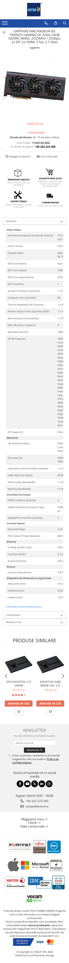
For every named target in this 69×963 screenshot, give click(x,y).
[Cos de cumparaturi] (56, 23)
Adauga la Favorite (19, 156)
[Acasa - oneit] (34, 9)
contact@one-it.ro (37, 806)
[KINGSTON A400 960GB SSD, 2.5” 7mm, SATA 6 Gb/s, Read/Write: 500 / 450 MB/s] (50, 664)
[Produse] (5, 24)
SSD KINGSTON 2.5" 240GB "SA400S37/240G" (18, 683)
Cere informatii (48, 156)
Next (63, 90)
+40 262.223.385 (36, 801)
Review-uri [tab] (13, 622)
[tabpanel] (34, 86)
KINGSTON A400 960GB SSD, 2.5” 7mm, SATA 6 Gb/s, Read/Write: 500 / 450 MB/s (50, 683)
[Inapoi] (3, 32)
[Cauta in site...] (64, 23)
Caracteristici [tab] (13, 615)
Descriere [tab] (11, 221)
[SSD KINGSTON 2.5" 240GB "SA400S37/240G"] (19, 664)
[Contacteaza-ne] (46, 23)
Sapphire (35, 47)
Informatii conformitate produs (23, 606)
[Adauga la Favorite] (18, 712)
